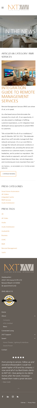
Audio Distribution (8, 227)
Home (4, 312)
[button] (3, 7)
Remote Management (9, 248)
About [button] (4, 316)
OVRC (4, 239)
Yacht (4, 252)
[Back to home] (18, 7)
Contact (4, 350)
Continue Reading (9, 173)
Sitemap (23, 402)
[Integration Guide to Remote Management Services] (18, 73)
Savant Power (8, 345)
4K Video (5, 218)
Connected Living (8, 330)
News (5, 326)
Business (4, 235)
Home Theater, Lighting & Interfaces (15, 342)
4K (2, 214)
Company (6, 320)
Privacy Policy (31, 402)
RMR (3, 244)
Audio (4, 222)
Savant (4, 338)
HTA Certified (8, 323)
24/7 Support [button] (6, 334)
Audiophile (5, 231)
